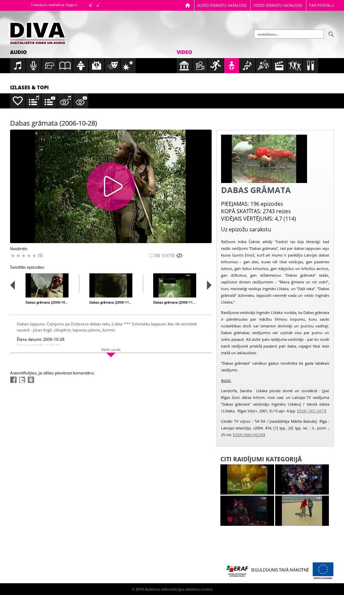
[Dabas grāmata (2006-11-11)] (110, 285)
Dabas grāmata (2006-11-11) (112, 302)
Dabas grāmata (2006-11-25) (176, 302)
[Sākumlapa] (187, 5)
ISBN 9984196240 (249, 434)
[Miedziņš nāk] (247, 479)
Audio (18, 52)
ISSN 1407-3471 (312, 410)
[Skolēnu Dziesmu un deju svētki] (302, 479)
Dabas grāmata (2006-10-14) (48, 302)
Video (184, 52)
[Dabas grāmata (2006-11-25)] (174, 285)
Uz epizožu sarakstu (246, 229)
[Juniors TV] (302, 511)
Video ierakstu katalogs (278, 5)
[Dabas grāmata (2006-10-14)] (47, 285)
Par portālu (321, 5)
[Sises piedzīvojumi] (247, 511)
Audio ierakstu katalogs (222, 5)
